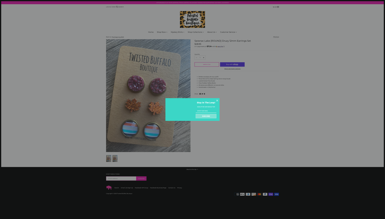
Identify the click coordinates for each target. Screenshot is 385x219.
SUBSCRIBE (206, 116)
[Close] (217, 100)
